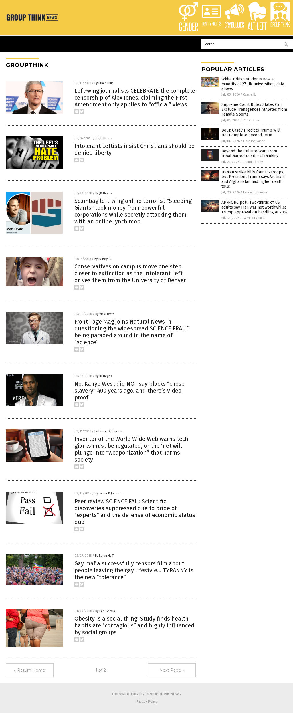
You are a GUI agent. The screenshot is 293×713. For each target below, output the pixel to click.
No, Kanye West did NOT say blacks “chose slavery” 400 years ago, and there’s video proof (129, 390)
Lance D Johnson (255, 192)
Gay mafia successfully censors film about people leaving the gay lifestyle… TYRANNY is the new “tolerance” (133, 570)
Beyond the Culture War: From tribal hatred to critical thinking (250, 154)
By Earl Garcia (105, 611)
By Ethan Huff (103, 83)
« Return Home (29, 670)
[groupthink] (32, 21)
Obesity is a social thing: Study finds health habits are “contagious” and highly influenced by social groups (134, 625)
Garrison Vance (254, 141)
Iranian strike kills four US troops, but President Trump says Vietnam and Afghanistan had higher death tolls (253, 179)
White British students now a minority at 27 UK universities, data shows (252, 84)
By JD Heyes (104, 138)
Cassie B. (249, 94)
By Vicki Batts (104, 314)
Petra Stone (251, 120)
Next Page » (171, 670)
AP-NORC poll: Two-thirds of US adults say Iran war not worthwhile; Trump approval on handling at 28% (254, 207)
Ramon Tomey (253, 162)
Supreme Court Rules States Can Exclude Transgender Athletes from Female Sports (254, 109)
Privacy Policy (146, 702)
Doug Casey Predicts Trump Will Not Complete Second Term (250, 133)
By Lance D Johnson (108, 431)
